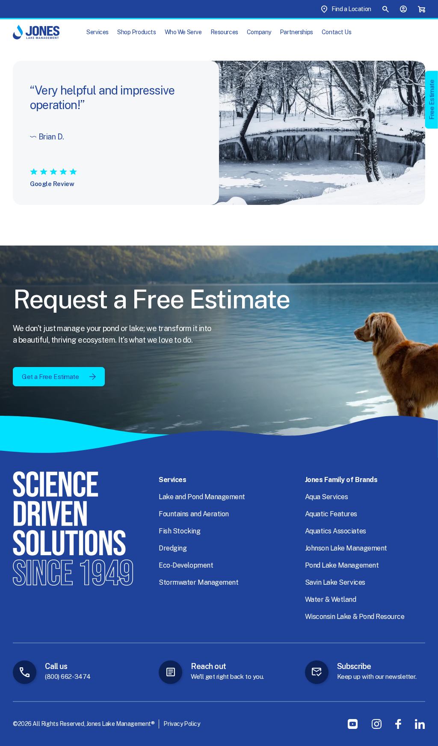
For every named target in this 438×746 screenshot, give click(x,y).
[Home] (36, 32)
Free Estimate (431, 99)
